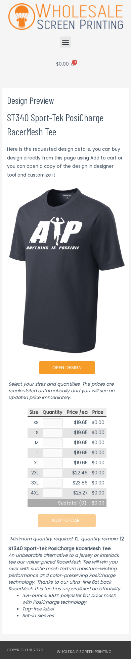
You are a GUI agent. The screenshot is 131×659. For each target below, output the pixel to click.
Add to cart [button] (66, 520)
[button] (65, 42)
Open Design (67, 368)
